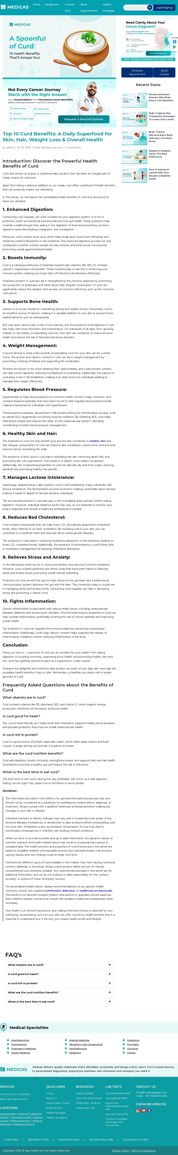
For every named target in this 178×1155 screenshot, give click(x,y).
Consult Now (70, 7)
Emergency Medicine (23, 1048)
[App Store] (174, 43)
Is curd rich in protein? (23, 983)
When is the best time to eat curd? (31, 1001)
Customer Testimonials (89, 1098)
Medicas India (7, 1113)
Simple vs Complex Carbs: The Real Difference (160, 153)
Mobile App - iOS (85, 1107)
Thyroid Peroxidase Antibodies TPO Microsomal (116, 1122)
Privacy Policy (121, 1150)
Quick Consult (164, 72)
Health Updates (85, 1093)
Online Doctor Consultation (15, 1094)
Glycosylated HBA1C (117, 1098)
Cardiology (133, 1040)
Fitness (131, 1052)
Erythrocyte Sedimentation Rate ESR (117, 1106)
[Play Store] (174, 48)
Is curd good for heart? (23, 974)
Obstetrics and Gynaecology (86, 1044)
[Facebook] (149, 1111)
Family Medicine (20, 1052)
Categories (51, 4)
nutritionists (52, 890)
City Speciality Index (101, 1139)
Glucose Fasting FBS (117, 1114)
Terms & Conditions (143, 1150)
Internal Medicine (79, 1040)
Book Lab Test (54, 1107)
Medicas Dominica (23, 1124)
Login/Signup (164, 7)
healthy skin (98, 441)
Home (36, 4)
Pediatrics (75, 1052)
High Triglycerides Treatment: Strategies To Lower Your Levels (162, 116)
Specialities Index (38, 1139)
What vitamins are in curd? (26, 964)
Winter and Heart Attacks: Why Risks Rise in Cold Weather (161, 97)
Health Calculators (56, 1117)
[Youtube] (144, 1111)
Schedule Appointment (137, 72)
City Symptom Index (135, 1139)
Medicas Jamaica (20, 1120)
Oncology (132, 1048)
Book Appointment (89, 7)
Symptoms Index (68, 1139)
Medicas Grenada (21, 1117)
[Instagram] (138, 1111)
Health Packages (109, 7)
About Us (51, 1098)
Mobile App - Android (88, 1103)
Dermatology (19, 1044)
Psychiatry (133, 1044)
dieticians (68, 890)
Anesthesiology (20, 1040)
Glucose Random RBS (118, 1093)
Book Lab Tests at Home (13, 1099)
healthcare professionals (96, 890)
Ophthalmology (78, 1048)
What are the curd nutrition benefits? (33, 992)
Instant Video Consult (58, 1103)
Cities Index (11, 1139)
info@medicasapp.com (151, 1092)
